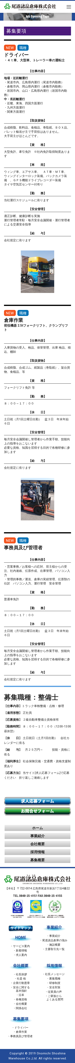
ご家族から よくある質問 (53, 997)
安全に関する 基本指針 (21, 989)
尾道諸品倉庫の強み (54, 940)
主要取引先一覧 (55, 949)
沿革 (21, 995)
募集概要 (37, 860)
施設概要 (54, 944)
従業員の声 (55, 991)
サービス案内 (21, 946)
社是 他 (21, 978)
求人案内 (21, 954)
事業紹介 (37, 836)
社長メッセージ (55, 974)
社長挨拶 (21, 974)
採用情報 (37, 852)
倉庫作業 (21, 1031)
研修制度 (54, 983)
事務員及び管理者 (21, 1036)
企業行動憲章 (21, 983)
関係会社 (21, 1008)
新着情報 (21, 950)
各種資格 (21, 999)
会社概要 (37, 844)
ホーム (37, 828)
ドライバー (21, 1027)
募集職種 (54, 978)
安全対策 (54, 987)
